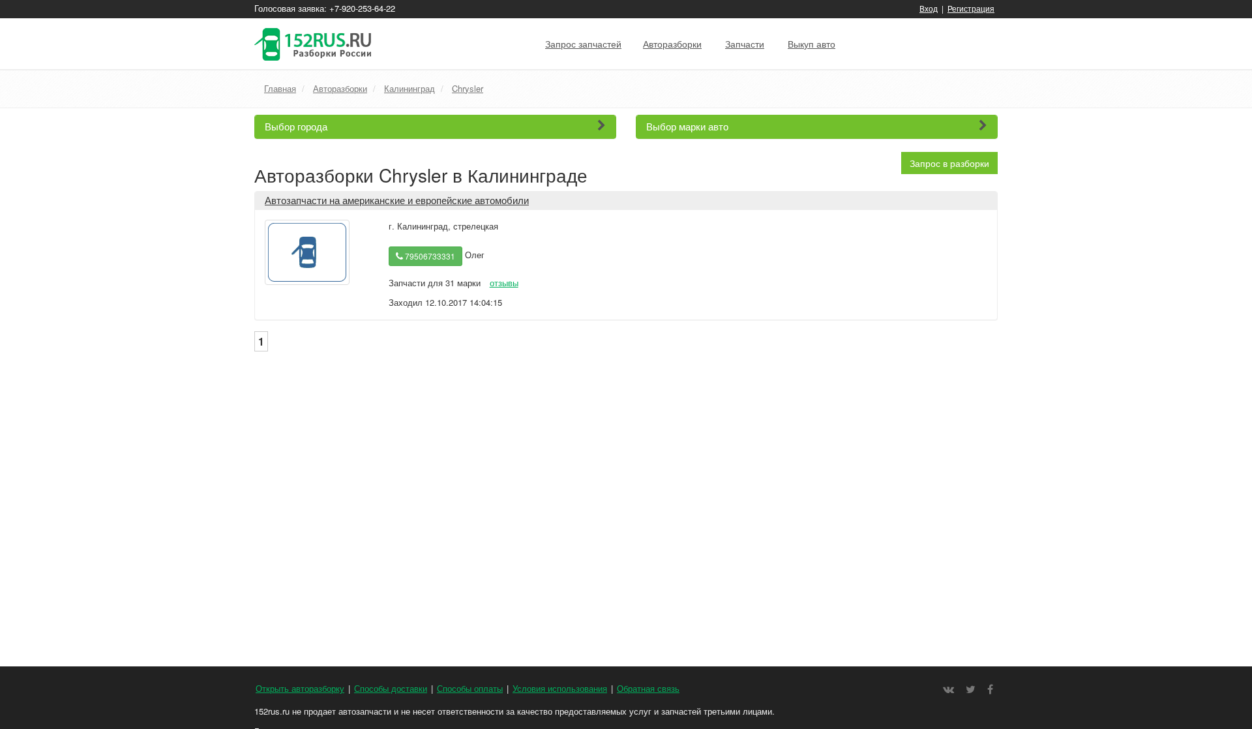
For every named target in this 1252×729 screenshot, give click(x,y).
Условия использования (560, 688)
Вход (928, 8)
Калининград (409, 88)
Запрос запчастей (583, 43)
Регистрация (970, 8)
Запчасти (744, 43)
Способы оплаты (470, 688)
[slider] (420, 271)
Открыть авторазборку (300, 688)
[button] (435, 126)
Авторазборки (672, 43)
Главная (280, 88)
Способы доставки (390, 688)
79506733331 (429, 255)
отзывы (504, 282)
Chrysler (467, 88)
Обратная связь (648, 688)
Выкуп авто (811, 43)
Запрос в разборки (949, 163)
